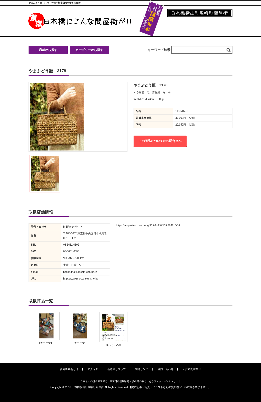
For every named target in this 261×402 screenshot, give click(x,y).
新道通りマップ (116, 369)
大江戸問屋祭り (191, 369)
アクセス (92, 369)
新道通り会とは (69, 369)
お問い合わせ (165, 369)
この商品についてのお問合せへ (160, 141)
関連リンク (141, 369)
